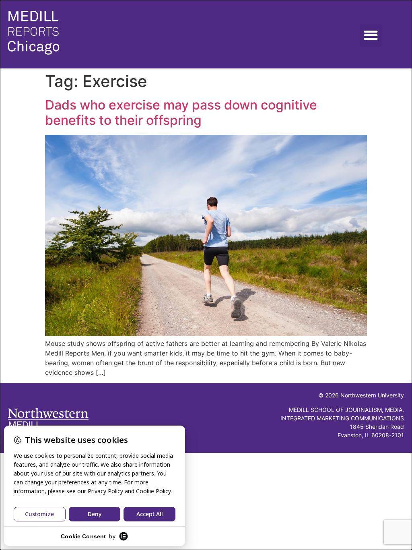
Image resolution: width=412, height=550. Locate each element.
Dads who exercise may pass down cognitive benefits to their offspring (181, 112)
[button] (371, 35)
